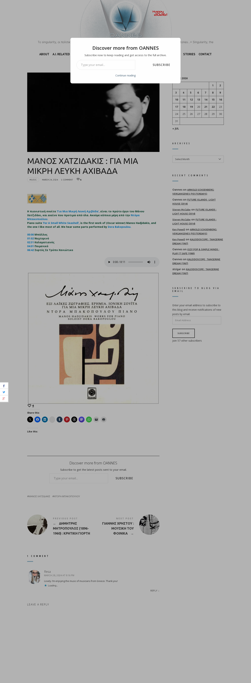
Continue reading (125, 75)
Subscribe (161, 65)
